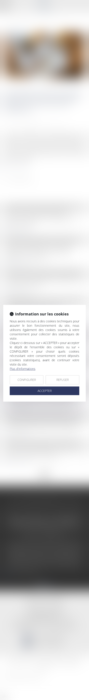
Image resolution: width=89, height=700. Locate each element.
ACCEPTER (45, 391)
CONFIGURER (26, 380)
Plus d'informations (22, 369)
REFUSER (62, 380)
